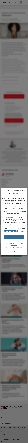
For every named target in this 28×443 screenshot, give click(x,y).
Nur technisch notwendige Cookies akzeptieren (14, 244)
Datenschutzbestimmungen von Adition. (14, 231)
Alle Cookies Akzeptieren (14, 237)
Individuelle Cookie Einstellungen (14, 247)
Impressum (14, 251)
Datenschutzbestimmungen (11, 230)
